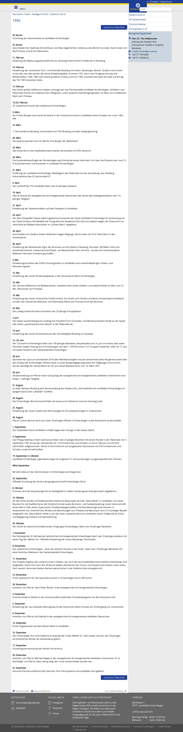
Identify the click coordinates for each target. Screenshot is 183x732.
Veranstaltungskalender (28, 702)
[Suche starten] (170, 9)
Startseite (17, 14)
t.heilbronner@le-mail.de (144, 51)
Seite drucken (22, 691)
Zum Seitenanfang (114, 691)
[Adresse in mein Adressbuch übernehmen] (130, 38)
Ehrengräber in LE (138, 28)
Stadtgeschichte (40, 14)
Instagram (58, 702)
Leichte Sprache (100, 726)
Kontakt (154, 1)
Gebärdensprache (120, 726)
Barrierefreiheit (80, 726)
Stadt (27, 14)
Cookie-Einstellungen (143, 726)
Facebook (57, 708)
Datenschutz (164, 726)
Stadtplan (21, 708)
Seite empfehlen (42, 691)
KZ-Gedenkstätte (137, 19)
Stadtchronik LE (58, 14)
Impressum (166, 1)
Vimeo (56, 713)
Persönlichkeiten (137, 24)
